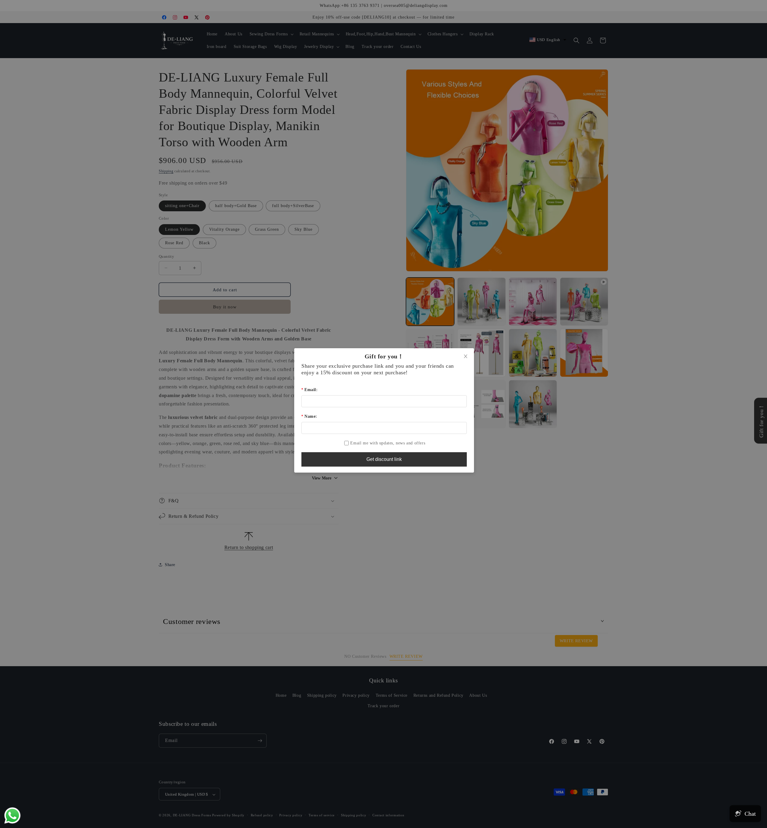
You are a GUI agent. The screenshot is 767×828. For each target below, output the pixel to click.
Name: (310, 416)
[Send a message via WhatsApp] (12, 815)
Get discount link (384, 459)
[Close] (465, 356)
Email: (311, 389)
